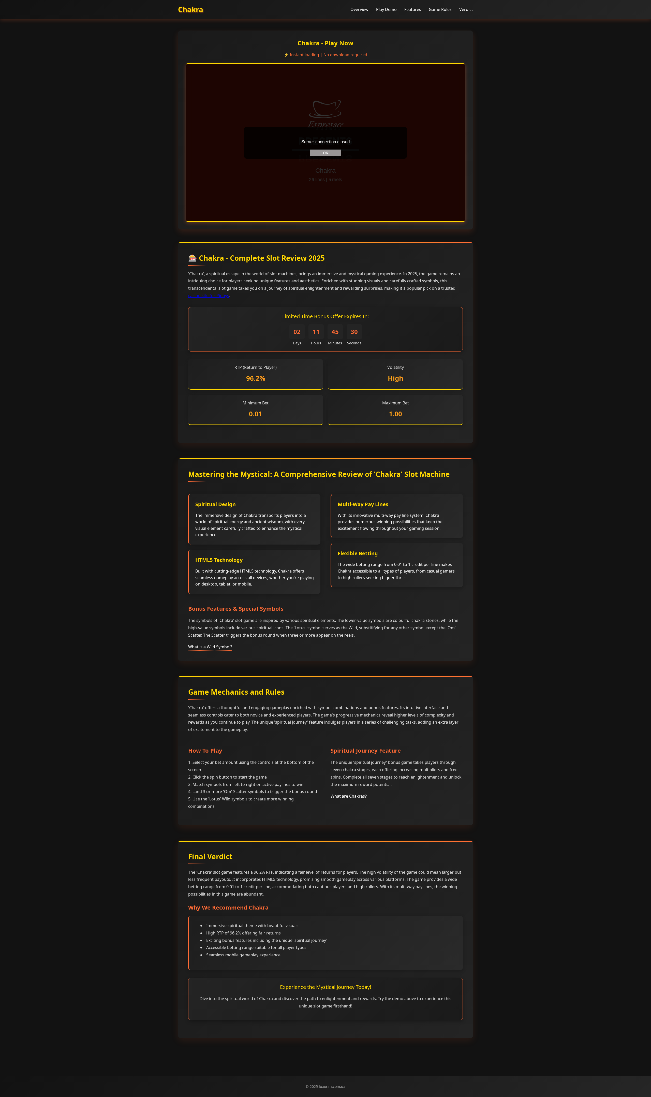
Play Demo (386, 9)
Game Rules (440, 9)
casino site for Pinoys (208, 295)
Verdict (466, 9)
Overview (359, 9)
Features (412, 9)
